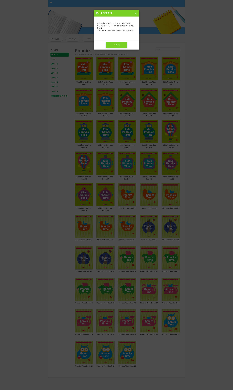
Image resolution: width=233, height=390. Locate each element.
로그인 (116, 44)
